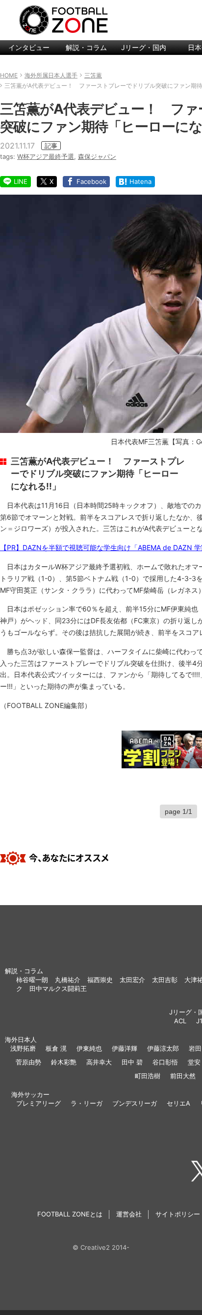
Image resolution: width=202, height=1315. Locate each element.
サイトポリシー (177, 1214)
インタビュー (29, 47)
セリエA (178, 1103)
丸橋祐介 (67, 980)
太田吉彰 (164, 980)
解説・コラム (86, 47)
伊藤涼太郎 (163, 1048)
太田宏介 (132, 980)
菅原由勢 (28, 1062)
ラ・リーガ (86, 1103)
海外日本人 (21, 1039)
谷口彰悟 (165, 1062)
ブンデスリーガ (134, 1103)
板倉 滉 (56, 1048)
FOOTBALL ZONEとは (69, 1214)
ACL (180, 1021)
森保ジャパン (97, 156)
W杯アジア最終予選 (45, 156)
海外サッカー (30, 1094)
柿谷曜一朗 (32, 980)
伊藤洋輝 (124, 1048)
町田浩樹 (147, 1076)
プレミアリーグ (38, 1103)
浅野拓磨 (23, 1048)
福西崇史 (100, 980)
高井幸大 (99, 1062)
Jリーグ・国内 (143, 47)
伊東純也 (89, 1048)
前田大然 (183, 1076)
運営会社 (129, 1214)
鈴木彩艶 (63, 1062)
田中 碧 (132, 1062)
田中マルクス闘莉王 (58, 988)
